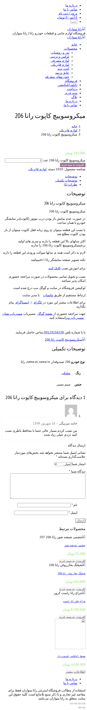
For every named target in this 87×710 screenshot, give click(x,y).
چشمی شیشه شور (74, 545)
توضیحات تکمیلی (66, 180)
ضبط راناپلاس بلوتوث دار (71, 656)
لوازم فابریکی (60, 65)
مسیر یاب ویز (75, 318)
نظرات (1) (70, 184)
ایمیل (73, 512)
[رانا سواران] (76, 29)
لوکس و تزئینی (59, 57)
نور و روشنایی (60, 52)
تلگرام (38, 302)
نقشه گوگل (44, 314)
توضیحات (71, 176)
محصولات (70, 48)
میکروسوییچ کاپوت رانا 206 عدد (64, 160)
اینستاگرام (22, 302)
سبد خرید (71, 93)
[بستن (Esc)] (83, 703)
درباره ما (71, 5)
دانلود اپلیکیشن (67, 85)
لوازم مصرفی (60, 61)
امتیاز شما (78, 464)
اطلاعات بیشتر (75, 672)
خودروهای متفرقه (57, 77)
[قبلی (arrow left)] (83, 707)
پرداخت (72, 89)
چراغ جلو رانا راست (74, 601)
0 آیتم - (67, 17)
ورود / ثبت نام (67, 13)
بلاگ (74, 97)
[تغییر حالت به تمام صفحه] (75, 703)
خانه (74, 44)
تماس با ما (70, 9)
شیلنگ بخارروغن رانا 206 (71, 573)
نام (74, 505)
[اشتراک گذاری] (79, 703)
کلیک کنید (54, 268)
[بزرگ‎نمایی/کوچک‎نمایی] (71, 703)
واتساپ (48, 295)
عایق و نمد (62, 73)
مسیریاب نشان (12, 314)
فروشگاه (71, 81)
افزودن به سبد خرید (73, 164)
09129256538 (53, 332)
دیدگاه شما (77, 471)
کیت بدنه (63, 69)
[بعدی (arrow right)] (79, 707)
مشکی (65, 373)
